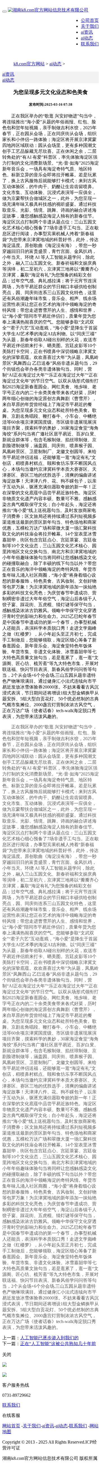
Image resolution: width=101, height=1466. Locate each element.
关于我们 (90, 26)
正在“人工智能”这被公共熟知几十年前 (58, 1343)
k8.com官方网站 (29, 63)
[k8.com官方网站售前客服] (4, 1365)
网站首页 (11, 1425)
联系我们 (90, 43)
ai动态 (87, 38)
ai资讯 (87, 32)
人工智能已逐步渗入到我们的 (49, 1337)
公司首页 (90, 20)
